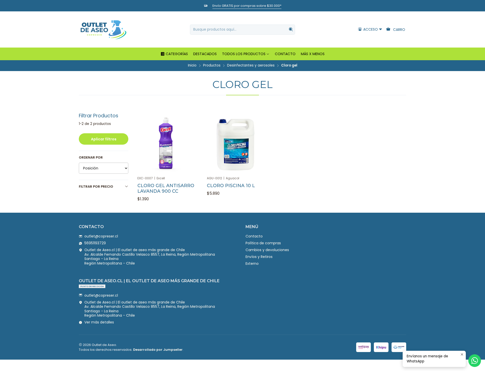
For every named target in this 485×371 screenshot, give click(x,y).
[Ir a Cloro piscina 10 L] (235, 144)
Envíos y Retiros (259, 256)
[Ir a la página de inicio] (103, 29)
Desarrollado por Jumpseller (158, 349)
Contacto (254, 236)
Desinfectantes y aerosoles (251, 65)
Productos (212, 65)
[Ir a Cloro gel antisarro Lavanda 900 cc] (166, 144)
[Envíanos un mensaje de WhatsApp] (474, 360)
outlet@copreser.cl (101, 236)
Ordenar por (91, 158)
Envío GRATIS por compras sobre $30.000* (246, 6)
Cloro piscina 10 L (231, 185)
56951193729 (95, 243)
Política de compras (263, 243)
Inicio (192, 65)
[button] (174, 54)
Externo (252, 263)
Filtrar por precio (96, 186)
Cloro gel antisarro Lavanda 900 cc (165, 188)
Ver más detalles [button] (99, 322)
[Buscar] (290, 30)
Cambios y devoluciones (267, 249)
